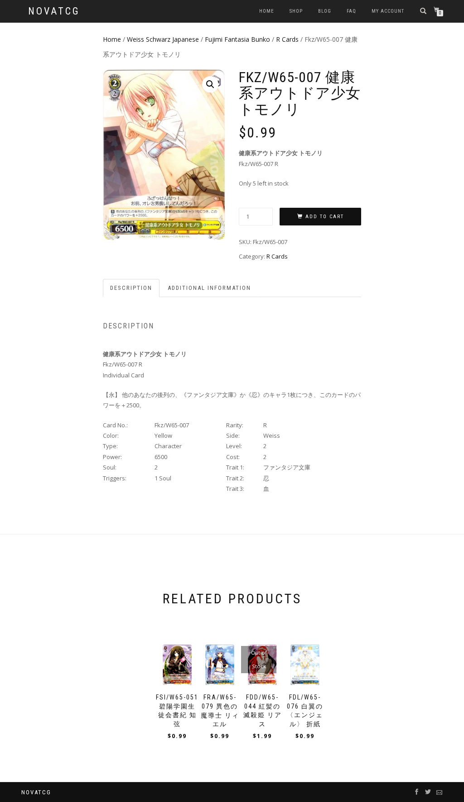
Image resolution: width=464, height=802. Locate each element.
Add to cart (324, 217)
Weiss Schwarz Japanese (163, 39)
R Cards (287, 39)
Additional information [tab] (209, 287)
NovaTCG (54, 11)
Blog (324, 11)
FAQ (351, 11)
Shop (296, 11)
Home (266, 11)
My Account (388, 11)
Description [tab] (131, 287)
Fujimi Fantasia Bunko (237, 39)
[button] (210, 84)
